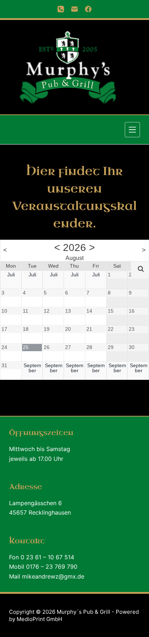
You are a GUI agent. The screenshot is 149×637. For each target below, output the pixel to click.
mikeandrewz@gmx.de (53, 576)
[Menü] (132, 129)
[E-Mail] (74, 9)
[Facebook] (88, 9)
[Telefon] (61, 9)
